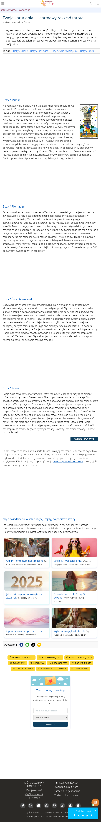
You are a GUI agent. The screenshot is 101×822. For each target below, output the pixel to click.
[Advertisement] (50, 75)
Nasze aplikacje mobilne (67, 791)
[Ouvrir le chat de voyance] (95, 802)
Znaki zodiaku (81, 668)
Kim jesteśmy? (34, 790)
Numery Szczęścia (24, 668)
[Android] (78, 805)
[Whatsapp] (27, 645)
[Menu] (2, 3)
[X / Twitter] (62, 805)
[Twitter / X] (33, 645)
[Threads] (46, 805)
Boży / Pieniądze (39, 51)
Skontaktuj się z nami (67, 787)
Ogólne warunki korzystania (34, 796)
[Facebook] (21, 645)
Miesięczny (38, 663)
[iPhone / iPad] (70, 805)
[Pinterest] (54, 805)
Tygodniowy (19, 663)
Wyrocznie (24, 10)
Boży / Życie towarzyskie (64, 51)
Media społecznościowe (67, 795)
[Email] (39, 645)
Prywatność (58, 812)
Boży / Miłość (20, 51)
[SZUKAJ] (98, 3)
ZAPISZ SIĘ (50, 724)
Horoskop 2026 (59, 663)
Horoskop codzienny (23, 657)
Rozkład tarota (9, 10)
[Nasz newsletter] (91, 3)
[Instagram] (30, 805)
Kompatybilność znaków (53, 668)
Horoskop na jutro (51, 657)
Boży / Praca (87, 51)
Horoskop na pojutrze (80, 657)
